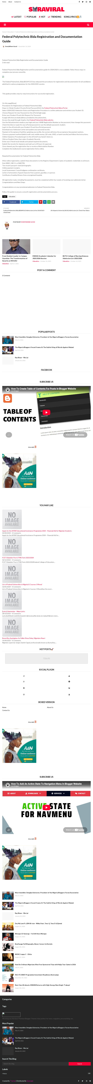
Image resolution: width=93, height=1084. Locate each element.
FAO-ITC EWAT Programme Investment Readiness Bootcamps (37, 975)
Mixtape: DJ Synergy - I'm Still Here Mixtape (30, 934)
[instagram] (86, 2)
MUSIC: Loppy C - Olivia (23, 954)
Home (4, 2)
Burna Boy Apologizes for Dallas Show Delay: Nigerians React (23, 638)
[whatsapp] (24, 681)
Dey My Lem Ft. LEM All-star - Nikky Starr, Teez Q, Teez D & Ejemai (38, 923)
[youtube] (69, 694)
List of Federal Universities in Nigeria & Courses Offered (22, 584)
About (10, 2)
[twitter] (82, 2)
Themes (12, 1081)
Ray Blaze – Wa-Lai (21, 357)
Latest (18, 17)
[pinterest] (90, 2)
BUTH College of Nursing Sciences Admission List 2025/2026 (75, 257)
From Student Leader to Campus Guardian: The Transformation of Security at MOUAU (14, 258)
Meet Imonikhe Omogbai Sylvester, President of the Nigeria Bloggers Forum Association (46, 337)
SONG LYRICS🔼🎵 (73, 17)
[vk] (69, 688)
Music (46, 1073)
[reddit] (69, 681)
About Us (50, 707)
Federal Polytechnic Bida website (41, 120)
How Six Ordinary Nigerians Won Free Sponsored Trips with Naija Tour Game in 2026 (45, 964)
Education (10, 32)
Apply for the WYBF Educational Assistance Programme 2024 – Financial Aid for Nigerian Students (37, 531)
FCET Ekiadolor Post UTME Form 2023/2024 (18, 558)
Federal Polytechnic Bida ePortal (55, 108)
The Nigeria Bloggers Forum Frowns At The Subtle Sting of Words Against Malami (44, 347)
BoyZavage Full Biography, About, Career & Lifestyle (33, 944)
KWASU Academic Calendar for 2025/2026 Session (44, 257)
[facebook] (79, 2)
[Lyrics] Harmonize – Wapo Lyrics (13, 611)
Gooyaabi (30, 1081)
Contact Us (17, 2)
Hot (43, 17)
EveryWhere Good (11, 46)
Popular (31, 17)
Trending (56, 17)
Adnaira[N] (31, 447)
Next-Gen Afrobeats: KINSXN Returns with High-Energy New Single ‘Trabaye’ (42, 985)
